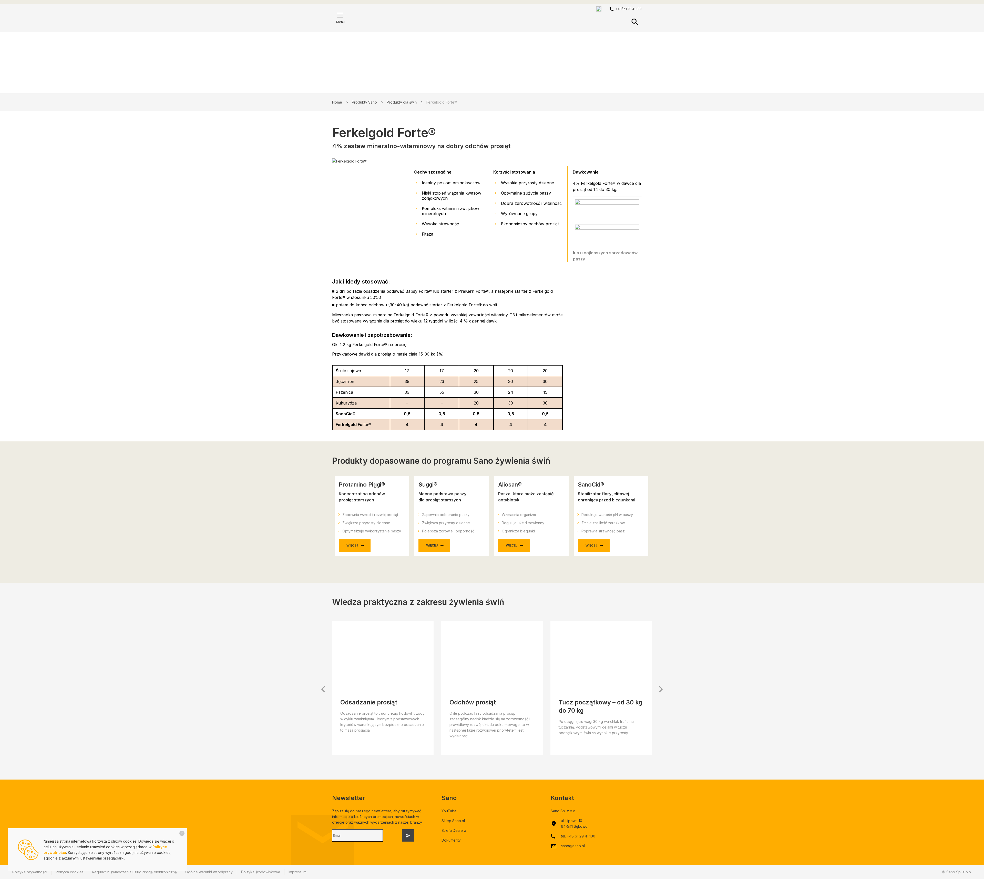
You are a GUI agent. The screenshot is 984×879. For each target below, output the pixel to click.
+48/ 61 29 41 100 (629, 9)
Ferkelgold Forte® (441, 102)
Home (337, 102)
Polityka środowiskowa (260, 872)
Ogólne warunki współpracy (209, 872)
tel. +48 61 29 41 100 (578, 836)
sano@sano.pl (573, 846)
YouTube (449, 811)
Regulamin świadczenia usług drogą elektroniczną (134, 872)
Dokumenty (451, 840)
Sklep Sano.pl (453, 821)
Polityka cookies (70, 872)
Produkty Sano (364, 102)
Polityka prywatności (29, 872)
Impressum (297, 872)
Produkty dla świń (402, 102)
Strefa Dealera (454, 830)
